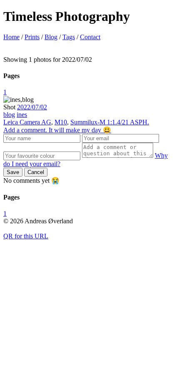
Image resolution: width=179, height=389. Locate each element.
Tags (68, 36)
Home (11, 36)
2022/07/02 (32, 107)
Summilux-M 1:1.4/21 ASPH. (109, 122)
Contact (90, 36)
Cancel (35, 172)
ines (22, 114)
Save (13, 172)
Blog (51, 36)
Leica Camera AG (27, 122)
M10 (61, 122)
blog (9, 114)
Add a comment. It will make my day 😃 (57, 130)
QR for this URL (25, 236)
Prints (32, 36)
